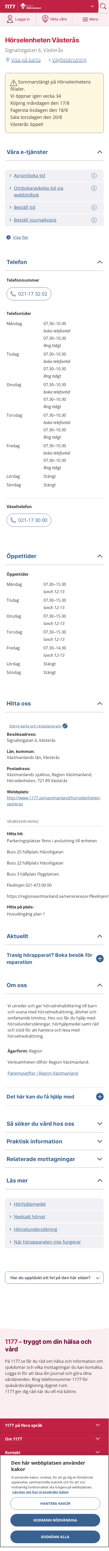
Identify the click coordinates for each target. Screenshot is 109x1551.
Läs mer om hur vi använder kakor (40, 1492)
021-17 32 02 (32, 293)
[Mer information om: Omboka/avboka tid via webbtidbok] (94, 188)
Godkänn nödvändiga (55, 1520)
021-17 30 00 (32, 520)
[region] (54, 1501)
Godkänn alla (55, 1536)
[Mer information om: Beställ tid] (94, 207)
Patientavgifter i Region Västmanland (43, 1073)
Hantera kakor (55, 1503)
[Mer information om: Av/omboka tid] (94, 175)
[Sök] (104, 6)
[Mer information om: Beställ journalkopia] (94, 220)
